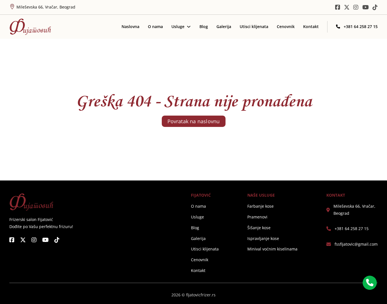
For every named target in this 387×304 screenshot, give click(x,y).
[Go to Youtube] (365, 7)
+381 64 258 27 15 (352, 228)
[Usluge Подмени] (189, 27)
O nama (155, 26)
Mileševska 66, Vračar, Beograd (354, 209)
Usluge (177, 26)
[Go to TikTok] (375, 7)
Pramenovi (257, 217)
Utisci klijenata (254, 26)
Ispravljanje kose (263, 238)
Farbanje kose (260, 206)
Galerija (223, 26)
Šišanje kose (259, 227)
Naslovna (130, 26)
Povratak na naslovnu (193, 121)
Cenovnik (286, 26)
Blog (203, 26)
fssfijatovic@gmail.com (356, 244)
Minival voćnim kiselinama (272, 249)
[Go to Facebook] (11, 240)
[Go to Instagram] (355, 7)
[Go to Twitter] (347, 7)
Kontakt (311, 26)
